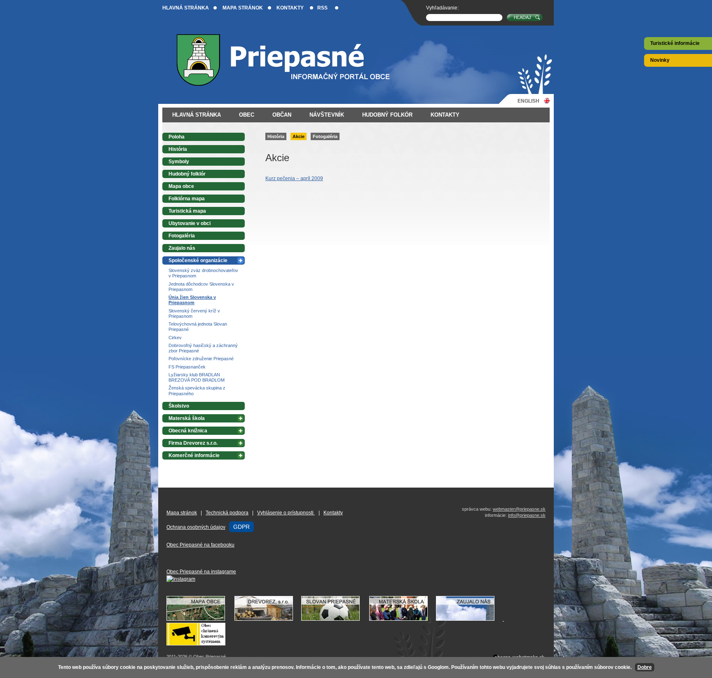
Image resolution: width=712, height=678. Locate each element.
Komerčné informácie (194, 455)
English (528, 100)
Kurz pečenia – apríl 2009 (294, 178)
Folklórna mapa (187, 199)
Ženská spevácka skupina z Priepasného (197, 390)
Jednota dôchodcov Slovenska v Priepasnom (201, 287)
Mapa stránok (242, 8)
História (275, 136)
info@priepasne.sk (527, 515)
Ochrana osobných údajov (195, 527)
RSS (322, 8)
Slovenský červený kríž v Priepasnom (194, 313)
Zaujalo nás (182, 248)
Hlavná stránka (185, 8)
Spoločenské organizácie (198, 260)
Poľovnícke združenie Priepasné (201, 358)
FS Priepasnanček (187, 366)
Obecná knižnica (188, 431)
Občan (281, 115)
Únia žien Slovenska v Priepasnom (192, 300)
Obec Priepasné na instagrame (201, 572)
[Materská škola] (402, 619)
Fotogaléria (325, 136)
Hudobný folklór (187, 174)
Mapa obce (181, 186)
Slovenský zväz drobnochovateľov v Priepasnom (203, 273)
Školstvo (179, 406)
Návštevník (326, 115)
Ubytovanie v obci (190, 223)
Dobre (644, 667)
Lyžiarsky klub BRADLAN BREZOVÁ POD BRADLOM (197, 377)
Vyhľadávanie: (442, 8)
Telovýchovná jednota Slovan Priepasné (198, 326)
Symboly (179, 161)
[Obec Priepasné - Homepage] (290, 60)
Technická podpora (227, 513)
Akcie (298, 136)
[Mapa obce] (199, 619)
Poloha (177, 137)
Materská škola (187, 418)
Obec (246, 115)
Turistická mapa (187, 211)
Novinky (660, 60)
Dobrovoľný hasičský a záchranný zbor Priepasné (203, 348)
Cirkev (175, 337)
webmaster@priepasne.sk (519, 509)
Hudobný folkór (387, 115)
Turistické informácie (675, 43)
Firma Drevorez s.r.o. (193, 443)
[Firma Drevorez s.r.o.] (267, 619)
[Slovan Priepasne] (334, 619)
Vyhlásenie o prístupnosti (286, 513)
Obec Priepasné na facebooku (200, 545)
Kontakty (290, 8)
